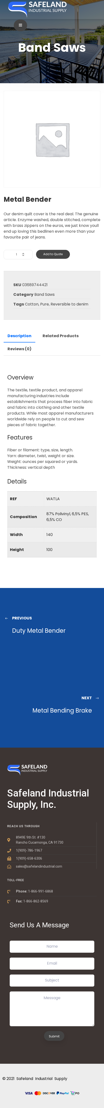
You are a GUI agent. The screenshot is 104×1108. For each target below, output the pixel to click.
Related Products (61, 336)
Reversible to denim (69, 304)
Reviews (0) (19, 349)
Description (19, 336)
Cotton (31, 304)
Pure (44, 304)
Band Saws (44, 294)
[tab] (19, 335)
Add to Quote (53, 254)
